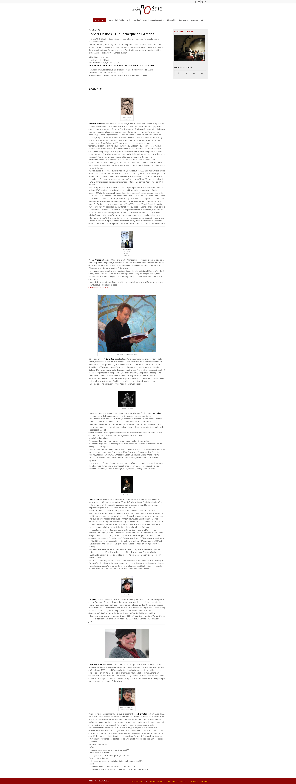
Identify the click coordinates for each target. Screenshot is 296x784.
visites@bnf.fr (151, 65)
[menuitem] (100, 20)
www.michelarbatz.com (98, 287)
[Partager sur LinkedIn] (194, 73)
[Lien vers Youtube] (198, 1)
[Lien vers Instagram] (202, 1)
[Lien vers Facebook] (195, 1)
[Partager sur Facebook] (178, 73)
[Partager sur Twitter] (186, 73)
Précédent (179, 47)
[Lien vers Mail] (206, 1)
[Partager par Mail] (202, 73)
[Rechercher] (201, 20)
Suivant (200, 47)
